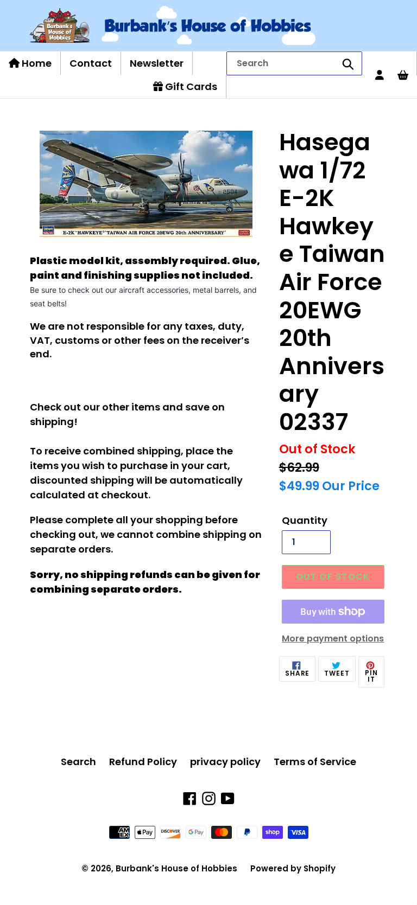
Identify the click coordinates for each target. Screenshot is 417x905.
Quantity (304, 520)
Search (78, 761)
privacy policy (225, 761)
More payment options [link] (333, 638)
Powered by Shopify (293, 868)
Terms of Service (315, 761)
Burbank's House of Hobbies (176, 868)
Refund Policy (143, 761)
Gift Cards (190, 86)
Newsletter (157, 63)
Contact (91, 63)
